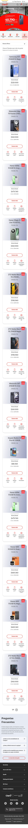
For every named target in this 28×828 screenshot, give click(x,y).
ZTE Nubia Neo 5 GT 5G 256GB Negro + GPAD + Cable (14, 657)
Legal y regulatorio (17, 821)
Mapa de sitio (8, 819)
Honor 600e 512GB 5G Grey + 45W (14, 167)
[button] (21, 4)
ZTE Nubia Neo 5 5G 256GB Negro (14, 330)
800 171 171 (12, 810)
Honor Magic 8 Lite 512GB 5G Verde (14, 221)
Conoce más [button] (15, 91)
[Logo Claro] (5, 4)
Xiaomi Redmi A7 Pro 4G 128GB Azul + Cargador (14, 439)
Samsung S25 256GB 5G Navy (15, 58)
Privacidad (8, 821)
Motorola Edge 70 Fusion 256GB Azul (14, 113)
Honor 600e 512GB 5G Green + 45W (14, 494)
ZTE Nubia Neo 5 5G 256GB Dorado (14, 276)
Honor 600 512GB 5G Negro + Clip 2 (14, 603)
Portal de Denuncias (18, 819)
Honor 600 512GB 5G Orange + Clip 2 (14, 548)
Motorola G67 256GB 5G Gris (14, 385)
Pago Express (17, 1)
